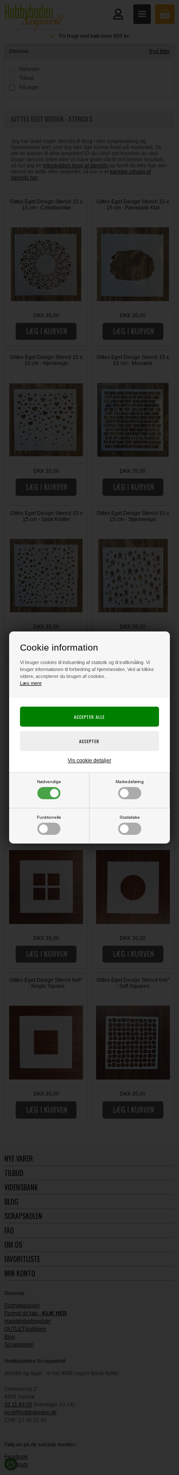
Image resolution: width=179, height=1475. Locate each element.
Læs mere (31, 683)
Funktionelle (49, 817)
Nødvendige (49, 781)
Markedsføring (130, 781)
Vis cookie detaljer (89, 760)
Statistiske (129, 817)
